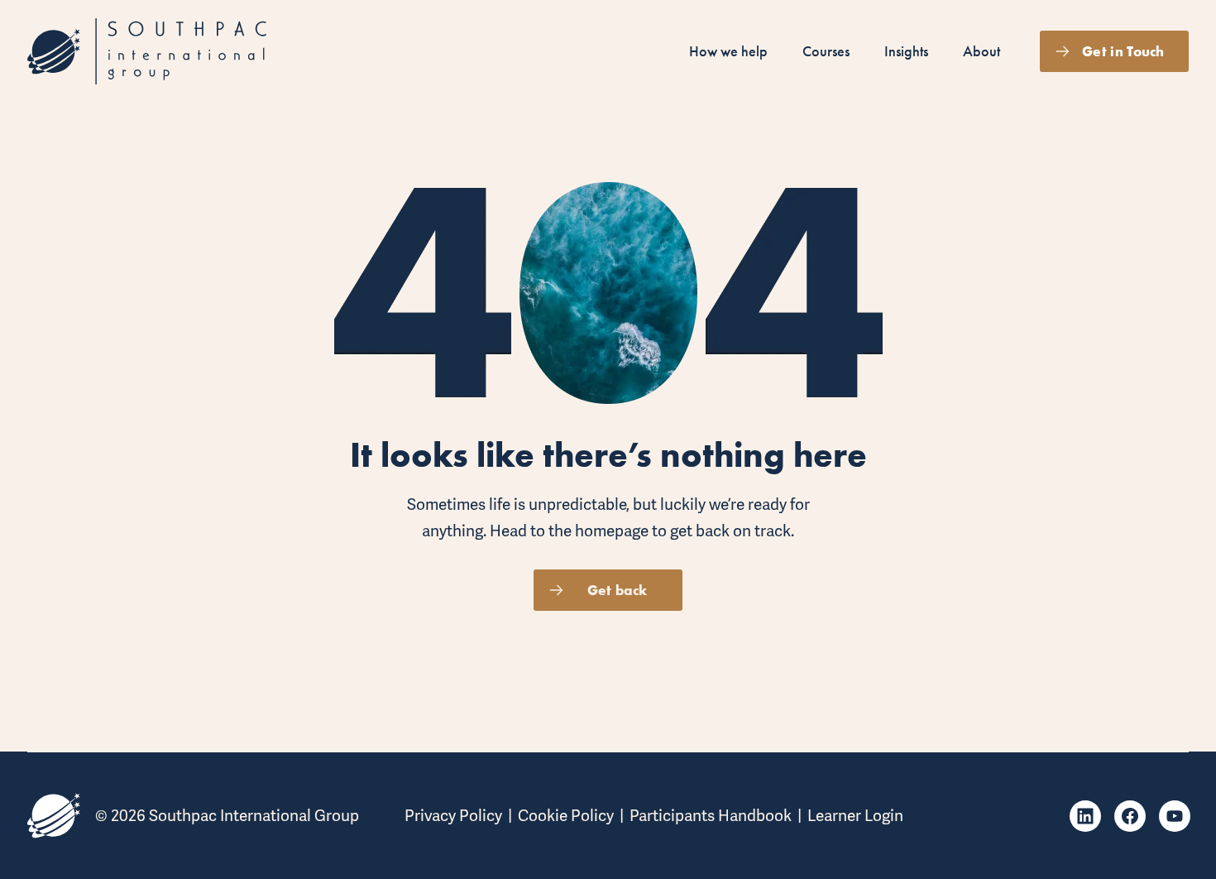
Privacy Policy (453, 815)
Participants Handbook (711, 815)
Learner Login (855, 815)
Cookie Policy (566, 815)
